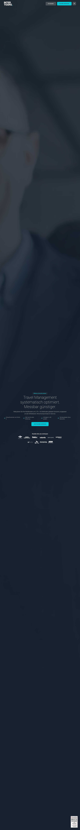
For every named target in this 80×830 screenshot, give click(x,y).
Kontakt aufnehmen (64, 3)
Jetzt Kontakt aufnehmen (40, 424)
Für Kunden (51, 3)
